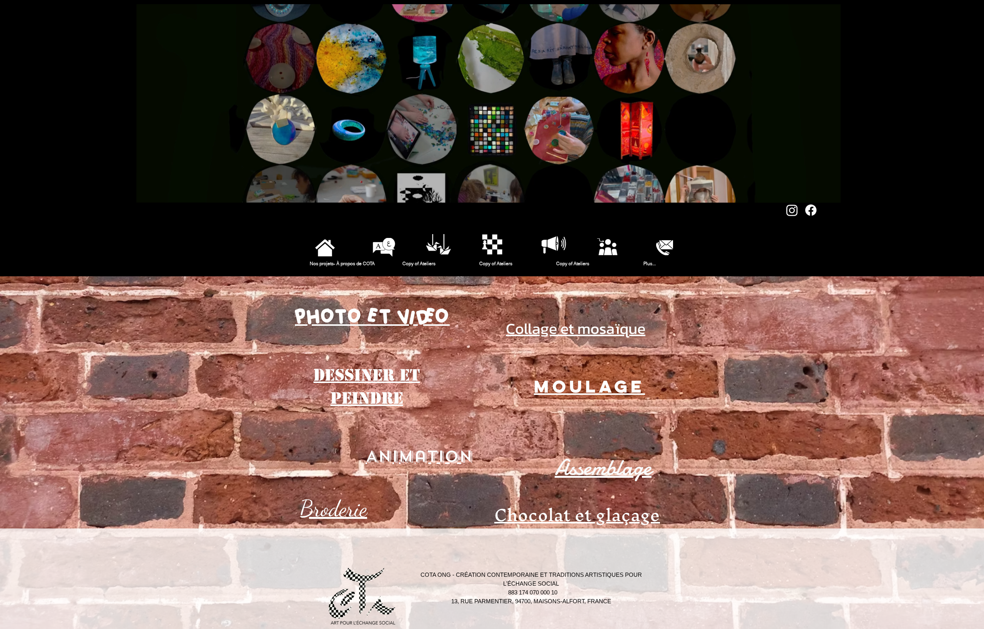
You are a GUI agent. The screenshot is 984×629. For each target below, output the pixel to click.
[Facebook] (810, 210)
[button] (831, 194)
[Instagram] (792, 210)
